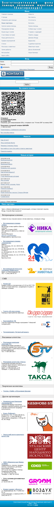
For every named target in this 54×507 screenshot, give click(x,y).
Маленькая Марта (6, 164)
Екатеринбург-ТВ (9, 321)
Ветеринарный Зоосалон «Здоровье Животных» (12, 269)
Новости (31, 14)
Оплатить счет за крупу (8, 168)
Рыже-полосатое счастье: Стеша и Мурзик (14, 192)
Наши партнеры (7, 23)
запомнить (6, 67)
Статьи (4, 43)
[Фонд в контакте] (12, 76)
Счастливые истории (8, 35)
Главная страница (7, 14)
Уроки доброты (6, 49)
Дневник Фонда (33, 37)
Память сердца (33, 35)
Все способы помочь (7, 132)
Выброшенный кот (6, 160)
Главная (2, 201)
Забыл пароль (23, 69)
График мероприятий (8, 40)
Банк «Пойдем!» (9, 413)
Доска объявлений (34, 49)
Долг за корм (5, 180)
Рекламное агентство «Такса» (14, 362)
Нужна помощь (33, 26)
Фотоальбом (5, 52)
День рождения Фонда (8, 143)
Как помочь (32, 17)
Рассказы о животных (8, 46)
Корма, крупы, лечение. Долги (10, 184)
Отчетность (32, 20)
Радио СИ (7, 284)
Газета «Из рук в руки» (11, 311)
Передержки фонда (8, 29)
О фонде (4, 17)
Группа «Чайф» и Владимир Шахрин (17, 391)
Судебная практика (34, 43)
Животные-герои (33, 46)
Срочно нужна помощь (9, 26)
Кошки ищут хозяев (8, 32)
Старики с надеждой (34, 32)
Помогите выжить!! (7, 188)
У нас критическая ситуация (10, 176)
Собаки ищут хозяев (34, 29)
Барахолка (31, 40)
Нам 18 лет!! (5, 140)
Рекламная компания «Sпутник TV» (10, 343)
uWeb (36, 505)
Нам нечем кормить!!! (8, 172)
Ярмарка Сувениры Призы (9, 145)
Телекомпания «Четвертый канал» (16, 332)
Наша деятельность (8, 37)
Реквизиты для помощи (9, 20)
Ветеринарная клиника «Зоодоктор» (11, 242)
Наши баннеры (33, 52)
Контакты (31, 23)
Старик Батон (5, 196)
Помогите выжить (6, 151)
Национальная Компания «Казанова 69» (12, 402)
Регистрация (31, 69)
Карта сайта (5, 55)
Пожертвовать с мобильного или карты (13, 129)
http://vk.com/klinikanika (9, 235)
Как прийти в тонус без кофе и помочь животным (16, 148)
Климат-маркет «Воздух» (12, 489)
